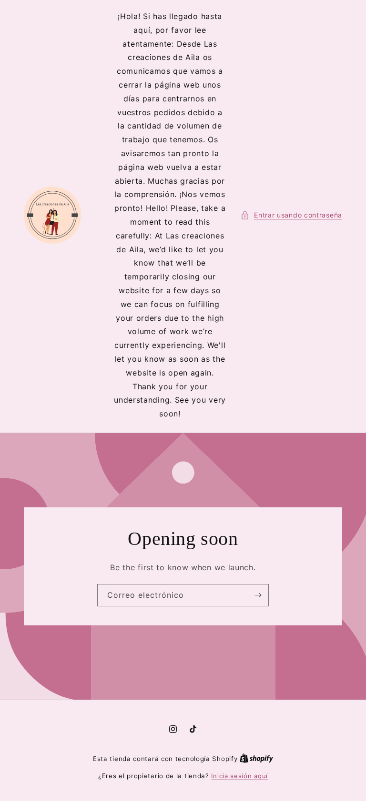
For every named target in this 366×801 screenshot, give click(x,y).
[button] (291, 215)
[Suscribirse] (257, 595)
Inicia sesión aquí (239, 776)
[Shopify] (256, 758)
